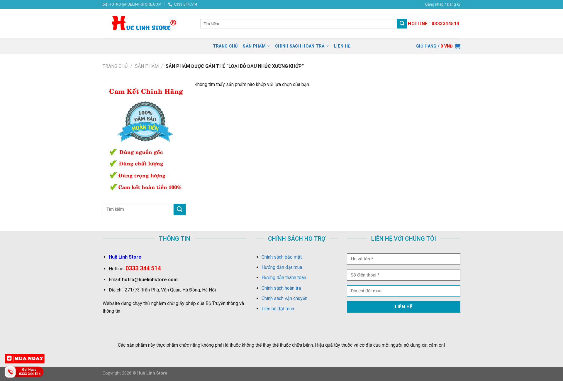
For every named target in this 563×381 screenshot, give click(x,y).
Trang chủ (225, 46)
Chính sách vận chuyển (284, 298)
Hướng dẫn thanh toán (284, 277)
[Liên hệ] (25, 371)
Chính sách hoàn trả (300, 46)
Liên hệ (342, 46)
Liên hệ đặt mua (278, 308)
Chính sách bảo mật (282, 257)
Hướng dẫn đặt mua (282, 267)
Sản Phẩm (254, 46)
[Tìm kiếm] (402, 24)
